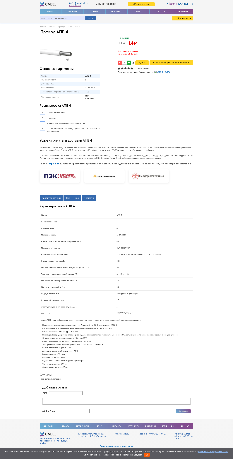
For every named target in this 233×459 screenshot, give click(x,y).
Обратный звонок (141, 4)
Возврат (185, 426)
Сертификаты (116, 11)
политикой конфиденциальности (213, 452)
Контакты (160, 11)
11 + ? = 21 (48, 410)
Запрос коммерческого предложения (171, 62)
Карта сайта (133, 426)
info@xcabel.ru (78, 3)
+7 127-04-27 (178, 4)
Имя (44, 392)
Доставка (72, 11)
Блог (138, 11)
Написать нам (75, 6)
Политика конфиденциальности (116, 446)
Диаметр (89, 197)
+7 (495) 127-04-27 (157, 433)
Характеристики (51, 197)
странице (54, 163)
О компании (151, 426)
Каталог (50, 11)
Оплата (94, 11)
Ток (68, 197)
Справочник (182, 11)
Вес (77, 197)
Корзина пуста (184, 18)
